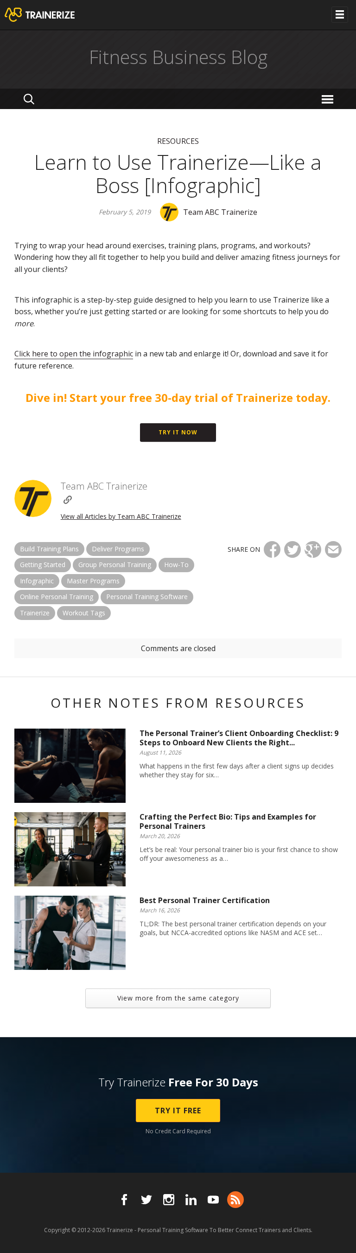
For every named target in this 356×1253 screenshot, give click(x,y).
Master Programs (93, 580)
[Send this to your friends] (333, 549)
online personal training (56, 596)
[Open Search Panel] (29, 99)
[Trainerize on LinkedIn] (191, 1199)
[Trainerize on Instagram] (168, 1199)
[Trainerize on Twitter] (146, 1199)
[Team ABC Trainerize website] (68, 500)
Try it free (178, 1110)
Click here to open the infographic (73, 354)
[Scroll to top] (337, 1235)
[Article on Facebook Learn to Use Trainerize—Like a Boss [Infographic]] (272, 549)
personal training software (147, 596)
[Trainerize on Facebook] (124, 1199)
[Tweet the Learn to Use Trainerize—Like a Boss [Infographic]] (292, 549)
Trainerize (35, 612)
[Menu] (329, 98)
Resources (178, 141)
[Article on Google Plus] (313, 549)
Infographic (37, 580)
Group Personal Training (114, 564)
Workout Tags (84, 612)
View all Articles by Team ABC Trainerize (121, 516)
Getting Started (42, 564)
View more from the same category (178, 998)
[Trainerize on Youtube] (213, 1199)
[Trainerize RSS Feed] (235, 1199)
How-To (176, 564)
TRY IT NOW (178, 432)
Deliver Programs (118, 548)
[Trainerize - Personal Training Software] (52, 15)
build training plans (49, 548)
